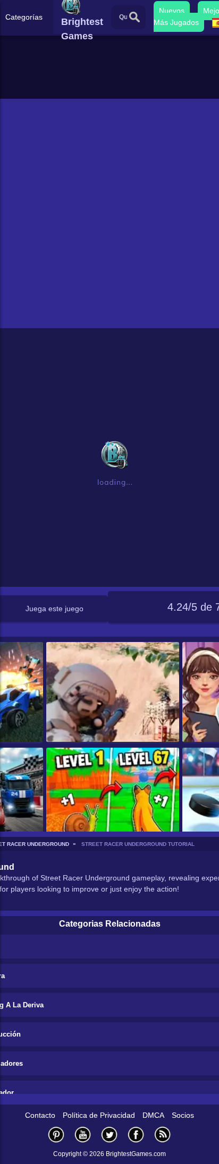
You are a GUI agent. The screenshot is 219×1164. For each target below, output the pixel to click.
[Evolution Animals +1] (113, 798)
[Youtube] (82, 1134)
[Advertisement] (109, 213)
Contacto (40, 1115)
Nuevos (171, 10)
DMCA (153, 1115)
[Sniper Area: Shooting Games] (113, 692)
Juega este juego (54, 608)
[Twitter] (109, 1134)
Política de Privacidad (99, 1115)
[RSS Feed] (162, 1134)
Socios (183, 1115)
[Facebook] (136, 1134)
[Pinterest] (56, 1134)
